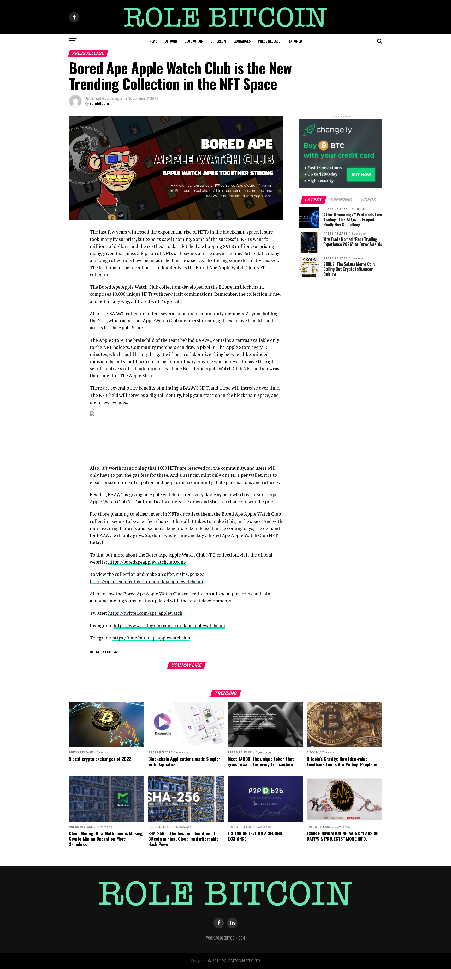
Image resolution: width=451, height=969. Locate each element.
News (153, 41)
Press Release (269, 41)
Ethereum (218, 41)
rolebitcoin (99, 103)
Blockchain (194, 41)
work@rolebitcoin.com (225, 938)
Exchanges (242, 41)
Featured (294, 41)
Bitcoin (171, 41)
